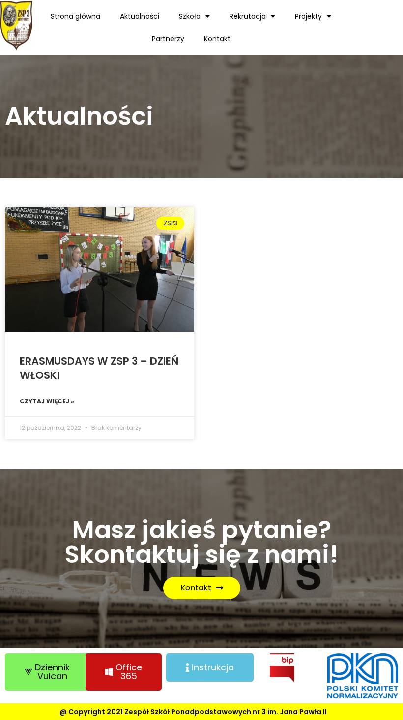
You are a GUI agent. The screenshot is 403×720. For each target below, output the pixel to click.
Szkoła (190, 16)
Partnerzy (168, 39)
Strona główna (75, 16)
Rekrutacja (248, 16)
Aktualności (139, 16)
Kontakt (217, 39)
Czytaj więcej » (47, 401)
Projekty (308, 16)
